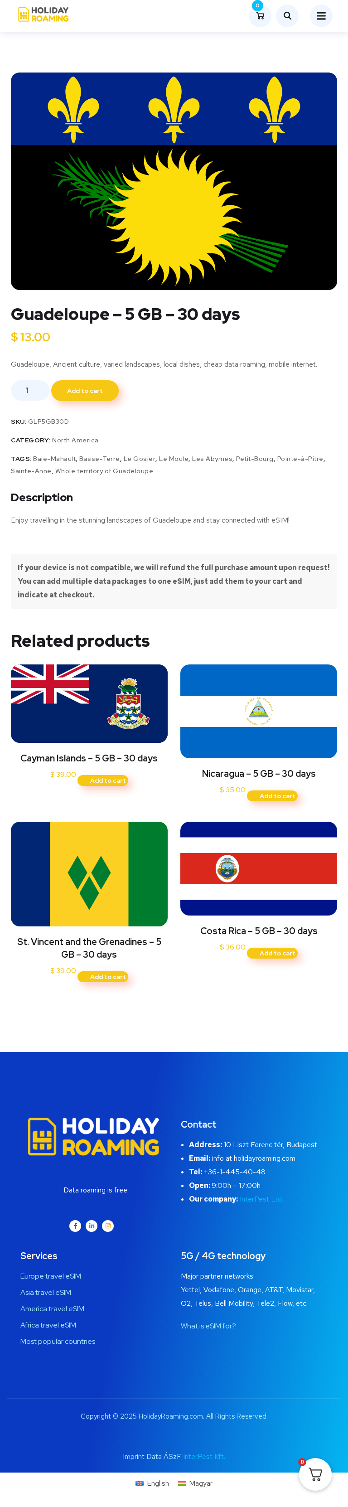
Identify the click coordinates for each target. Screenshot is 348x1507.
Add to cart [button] (108, 780)
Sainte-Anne (31, 471)
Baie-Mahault (54, 459)
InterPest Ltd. (261, 1199)
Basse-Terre (99, 459)
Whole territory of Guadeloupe (104, 471)
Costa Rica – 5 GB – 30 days (259, 931)
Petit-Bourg (255, 459)
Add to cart (85, 391)
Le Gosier (140, 459)
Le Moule (173, 459)
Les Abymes (212, 459)
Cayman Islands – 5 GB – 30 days (89, 758)
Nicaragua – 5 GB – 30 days (259, 774)
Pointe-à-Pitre (300, 459)
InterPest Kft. (204, 1456)
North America (75, 440)
